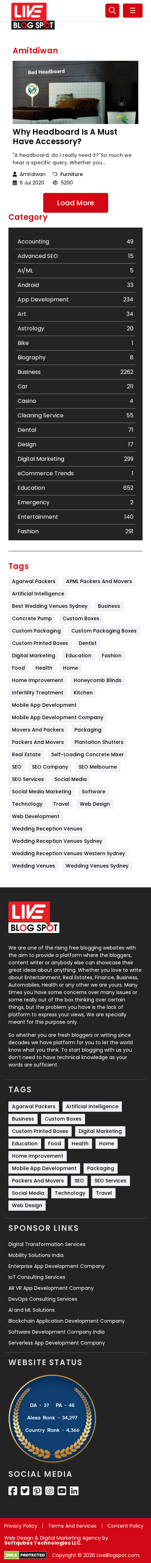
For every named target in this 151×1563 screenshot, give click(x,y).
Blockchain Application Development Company (66, 1320)
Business (109, 606)
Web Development (35, 816)
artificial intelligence (38, 593)
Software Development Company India (56, 1331)
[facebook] (12, 1491)
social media (70, 779)
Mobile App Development (44, 705)
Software (93, 791)
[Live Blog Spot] (33, 16)
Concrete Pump (32, 618)
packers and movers (38, 742)
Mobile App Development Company (57, 717)
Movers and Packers (38, 729)
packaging (87, 729)
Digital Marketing (33, 655)
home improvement (37, 680)
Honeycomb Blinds (98, 680)
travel (61, 803)
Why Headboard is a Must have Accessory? (65, 137)
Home (70, 667)
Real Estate (26, 754)
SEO (16, 766)
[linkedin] (74, 1491)
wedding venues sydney (97, 865)
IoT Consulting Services (36, 1277)
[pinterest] (37, 1491)
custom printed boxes (40, 643)
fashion (112, 655)
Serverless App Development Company (56, 1342)
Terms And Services (72, 1525)
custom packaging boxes (104, 630)
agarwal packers (33, 581)
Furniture (71, 174)
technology (27, 803)
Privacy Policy (20, 1525)
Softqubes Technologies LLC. (43, 1542)
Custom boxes (81, 618)
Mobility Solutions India (36, 1255)
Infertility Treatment (37, 692)
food (18, 667)
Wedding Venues (33, 865)
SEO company (50, 766)
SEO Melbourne (98, 766)
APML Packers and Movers (99, 581)
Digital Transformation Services (46, 1244)
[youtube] (62, 1491)
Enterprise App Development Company (56, 1266)
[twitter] (25, 1491)
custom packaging (36, 630)
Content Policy (125, 1525)
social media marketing (41, 791)
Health (43, 667)
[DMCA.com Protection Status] (25, 1555)
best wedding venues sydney (49, 606)
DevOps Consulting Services (42, 1299)
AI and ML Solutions (31, 1310)
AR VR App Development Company (51, 1288)
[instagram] (49, 1491)
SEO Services (28, 779)
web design (95, 803)
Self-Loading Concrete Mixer (87, 754)
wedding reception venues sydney (57, 841)
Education (78, 655)
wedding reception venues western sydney (68, 853)
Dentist (88, 643)
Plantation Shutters (99, 742)
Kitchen (83, 692)
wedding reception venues (47, 828)
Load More (75, 203)
